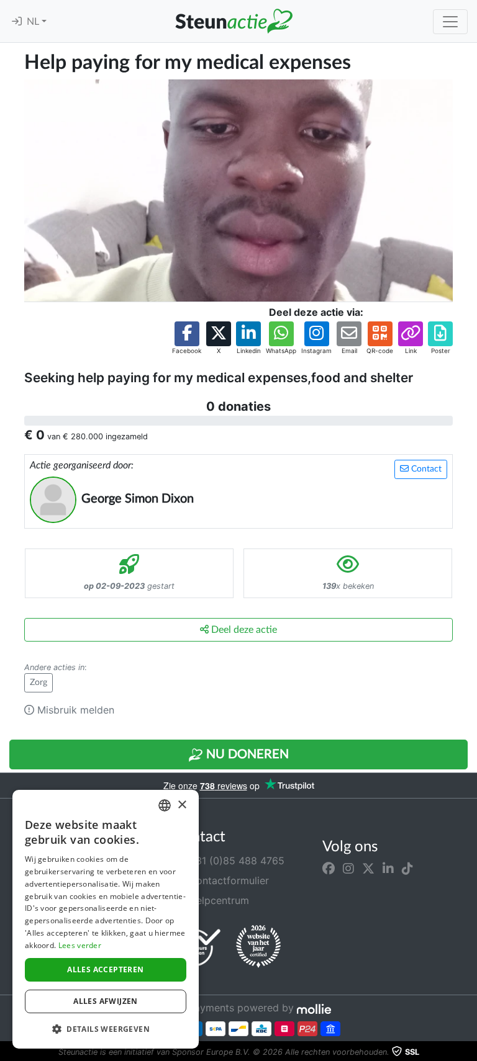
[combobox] (164, 805)
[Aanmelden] (16, 21)
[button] (186, 338)
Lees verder (79, 945)
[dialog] (105, 919)
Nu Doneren (246, 754)
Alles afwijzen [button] (105, 1001)
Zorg (38, 682)
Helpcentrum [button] (217, 900)
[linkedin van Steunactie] (388, 868)
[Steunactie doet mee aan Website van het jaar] (258, 947)
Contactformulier (227, 880)
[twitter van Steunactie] (368, 868)
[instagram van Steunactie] (348, 868)
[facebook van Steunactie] (328, 868)
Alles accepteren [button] (105, 969)
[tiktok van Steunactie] (407, 868)
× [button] (181, 805)
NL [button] (34, 22)
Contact (425, 469)
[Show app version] (468, 1052)
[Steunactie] (233, 21)
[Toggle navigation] (450, 21)
